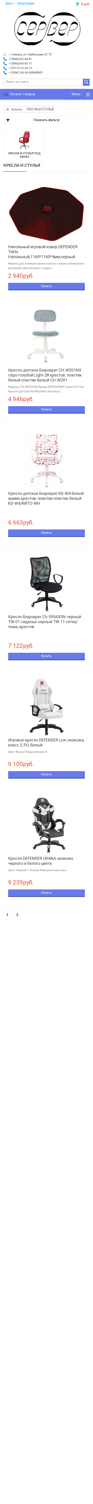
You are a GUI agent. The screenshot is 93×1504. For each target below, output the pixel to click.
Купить (46, 286)
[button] (79, 94)
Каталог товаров (22, 94)
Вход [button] (9, 3)
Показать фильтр (47, 120)
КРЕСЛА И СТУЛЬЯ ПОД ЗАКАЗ (24, 155)
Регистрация (25, 3)
